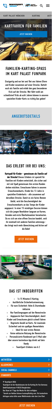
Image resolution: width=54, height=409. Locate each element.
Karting (36, 16)
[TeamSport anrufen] (5, 6)
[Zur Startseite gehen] (23, 5)
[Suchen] (41, 5)
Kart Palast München (14, 16)
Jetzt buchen (27, 405)
